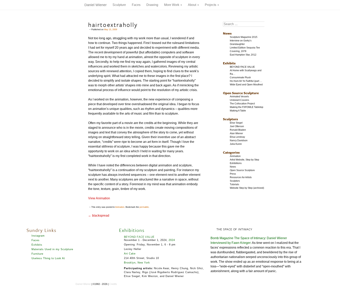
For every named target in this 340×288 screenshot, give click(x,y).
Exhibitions (236, 163)
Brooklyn (130, 262)
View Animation (99, 198)
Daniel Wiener (95, 5)
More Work (172, 4)
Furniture (37, 253)
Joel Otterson (237, 126)
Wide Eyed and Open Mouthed (246, 84)
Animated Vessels (239, 96)
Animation (119, 207)
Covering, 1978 (238, 51)
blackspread (98, 215)
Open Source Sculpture (241, 92)
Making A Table (238, 110)
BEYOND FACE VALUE (242, 67)
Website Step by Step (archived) (247, 188)
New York (144, 262)
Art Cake (130, 253)
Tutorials (234, 184)
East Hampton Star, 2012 (243, 54)
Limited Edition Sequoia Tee (245, 47)
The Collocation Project (242, 103)
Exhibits (229, 63)
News (227, 33)
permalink (144, 207)
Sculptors (230, 119)
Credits (113, 284)
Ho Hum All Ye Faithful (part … (246, 81)
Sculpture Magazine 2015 (243, 37)
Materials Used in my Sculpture (52, 249)
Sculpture (119, 4)
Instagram (38, 235)
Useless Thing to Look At (48, 258)
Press (233, 173)
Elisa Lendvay (237, 137)
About (192, 4)
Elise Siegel (236, 122)
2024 (172, 240)
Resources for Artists (241, 177)
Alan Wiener (236, 133)
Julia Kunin (236, 144)
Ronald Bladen (238, 130)
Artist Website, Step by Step (244, 159)
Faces (136, 4)
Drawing (152, 4)
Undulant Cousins (239, 100)
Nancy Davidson (239, 140)
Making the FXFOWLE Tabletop (246, 107)
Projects (211, 4)
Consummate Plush (240, 77)
